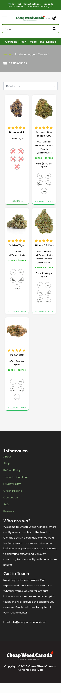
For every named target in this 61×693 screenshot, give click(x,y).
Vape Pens (37, 41)
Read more (17, 201)
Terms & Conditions (15, 476)
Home (7, 54)
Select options (44, 201)
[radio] (13, 151)
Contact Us (10, 497)
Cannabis (11, 41)
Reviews (8, 511)
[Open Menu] (4, 18)
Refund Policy (12, 470)
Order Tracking (12, 490)
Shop (6, 463)
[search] (54, 29)
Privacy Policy (12, 483)
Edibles (51, 41)
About (7, 456)
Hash (22, 41)
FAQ (6, 504)
